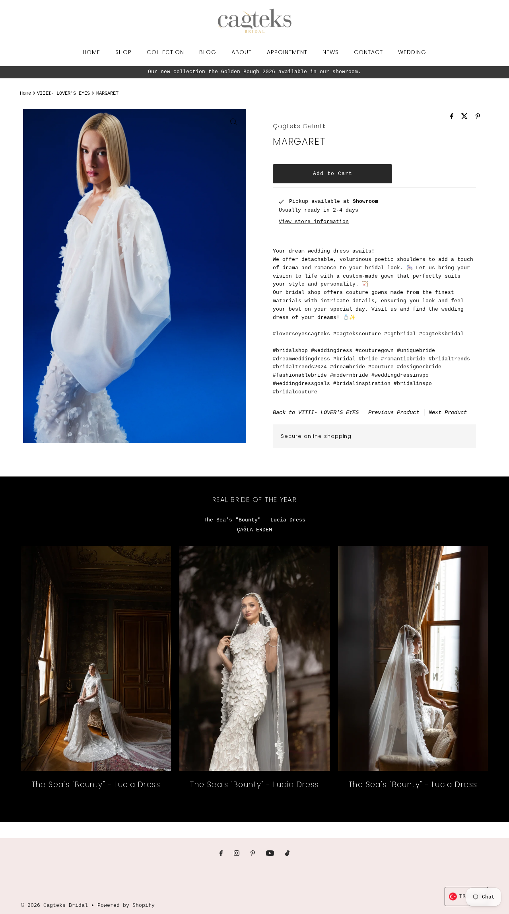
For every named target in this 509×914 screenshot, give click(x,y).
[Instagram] (236, 854)
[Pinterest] (253, 854)
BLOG (207, 52)
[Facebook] (221, 854)
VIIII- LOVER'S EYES (63, 93)
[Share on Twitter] (466, 117)
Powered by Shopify (126, 905)
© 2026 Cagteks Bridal (54, 905)
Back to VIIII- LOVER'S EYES (316, 412)
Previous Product (393, 412)
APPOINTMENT (287, 52)
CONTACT (368, 52)
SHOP (123, 52)
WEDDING (412, 52)
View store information (314, 221)
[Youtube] (270, 854)
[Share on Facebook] (453, 117)
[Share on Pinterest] (478, 117)
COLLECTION (165, 52)
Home (25, 93)
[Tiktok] (287, 854)
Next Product (448, 412)
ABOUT (241, 52)
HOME (91, 52)
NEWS (330, 52)
